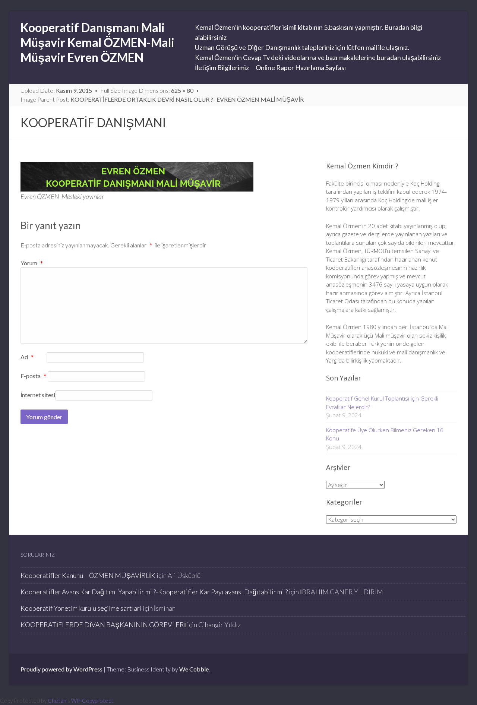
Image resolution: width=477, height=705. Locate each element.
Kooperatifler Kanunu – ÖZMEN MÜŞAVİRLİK (87, 575)
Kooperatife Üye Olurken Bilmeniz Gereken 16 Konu (384, 434)
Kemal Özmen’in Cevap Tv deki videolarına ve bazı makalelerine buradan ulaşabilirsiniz (318, 57)
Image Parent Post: (162, 99)
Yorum (31, 262)
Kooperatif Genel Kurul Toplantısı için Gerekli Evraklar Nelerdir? (382, 403)
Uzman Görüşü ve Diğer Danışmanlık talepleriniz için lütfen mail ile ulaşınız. (302, 47)
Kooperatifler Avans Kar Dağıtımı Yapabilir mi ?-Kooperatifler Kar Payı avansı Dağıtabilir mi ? (154, 592)
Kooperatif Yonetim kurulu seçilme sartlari (81, 608)
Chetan (57, 700)
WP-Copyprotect (92, 700)
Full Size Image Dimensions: (146, 90)
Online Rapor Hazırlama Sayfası (301, 67)
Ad (27, 357)
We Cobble (194, 669)
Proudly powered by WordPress (61, 669)
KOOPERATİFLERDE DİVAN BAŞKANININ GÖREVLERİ (103, 624)
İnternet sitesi (37, 394)
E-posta (33, 376)
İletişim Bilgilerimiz (222, 67)
